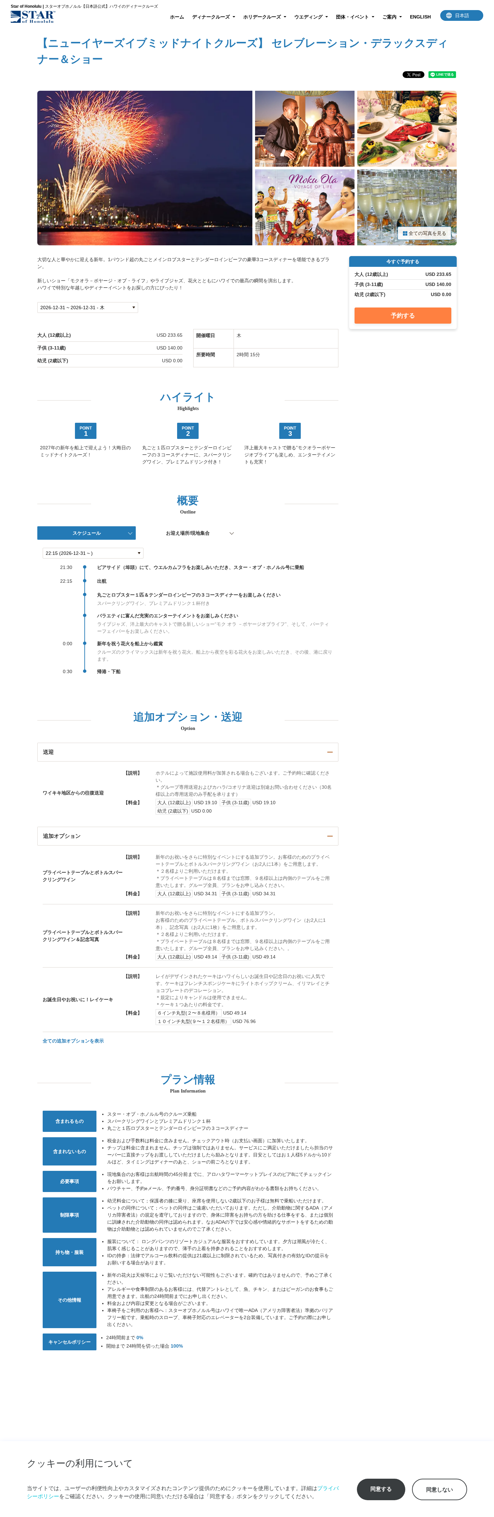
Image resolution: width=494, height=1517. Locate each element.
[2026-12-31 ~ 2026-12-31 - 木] (87, 307)
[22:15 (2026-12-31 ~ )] (93, 553)
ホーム (177, 16)
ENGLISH (420, 16)
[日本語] (461, 15)
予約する (403, 315)
